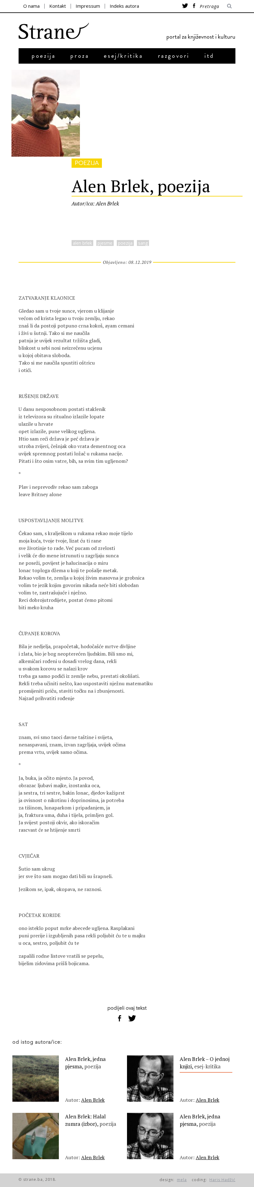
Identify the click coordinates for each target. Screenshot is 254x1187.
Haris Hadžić (222, 1179)
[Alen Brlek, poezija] (45, 155)
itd (209, 55)
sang (143, 243)
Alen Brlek (93, 1099)
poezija (43, 55)
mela (182, 1179)
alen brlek (82, 243)
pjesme (105, 243)
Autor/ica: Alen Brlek (95, 203)
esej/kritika (123, 55)
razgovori (174, 55)
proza (79, 55)
